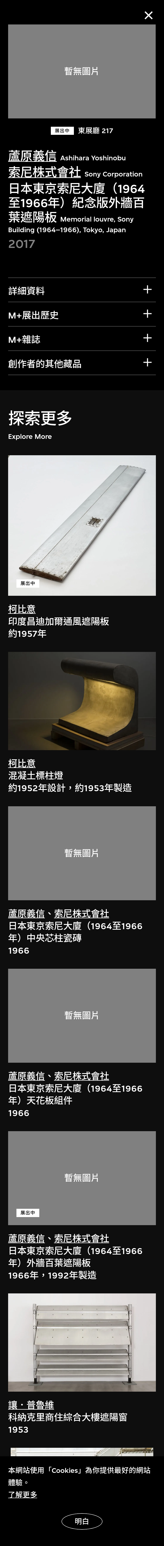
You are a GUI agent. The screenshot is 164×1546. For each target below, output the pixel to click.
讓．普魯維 (31, 1405)
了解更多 (22, 1495)
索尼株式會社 (44, 172)
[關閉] (149, 15)
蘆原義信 (32, 156)
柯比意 (22, 609)
